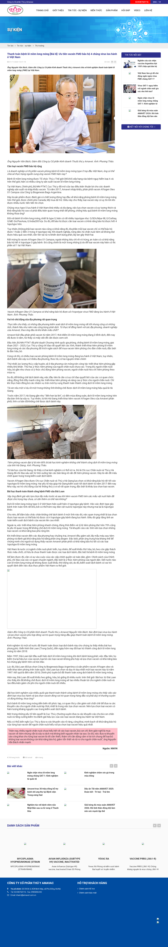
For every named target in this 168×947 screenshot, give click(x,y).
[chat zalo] (160, 922)
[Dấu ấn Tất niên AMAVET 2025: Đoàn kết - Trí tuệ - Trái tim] (16, 793)
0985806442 (36, 892)
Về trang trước (14, 757)
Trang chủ (42, 10)
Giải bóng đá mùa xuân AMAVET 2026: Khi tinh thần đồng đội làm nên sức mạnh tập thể (42, 808)
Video (137, 10)
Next (115, 766)
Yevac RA (64, 858)
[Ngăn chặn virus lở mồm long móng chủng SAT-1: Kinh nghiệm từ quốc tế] (130, 101)
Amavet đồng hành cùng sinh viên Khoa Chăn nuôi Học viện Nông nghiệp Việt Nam (100, 775)
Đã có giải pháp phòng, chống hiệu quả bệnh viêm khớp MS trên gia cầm (100, 792)
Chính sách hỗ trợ (87, 889)
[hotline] (160, 919)
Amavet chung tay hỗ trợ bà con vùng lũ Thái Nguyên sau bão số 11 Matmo (100, 808)
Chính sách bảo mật (88, 893)
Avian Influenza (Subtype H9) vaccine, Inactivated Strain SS (25, 861)
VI (160, 2)
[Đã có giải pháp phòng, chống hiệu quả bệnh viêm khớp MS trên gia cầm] (73, 793)
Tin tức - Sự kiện (77, 10)
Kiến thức (96, 10)
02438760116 (20, 892)
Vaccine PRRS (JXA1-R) (103, 858)
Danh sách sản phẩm (23, 825)
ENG (155, 2)
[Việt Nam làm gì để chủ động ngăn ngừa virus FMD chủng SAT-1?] (130, 76)
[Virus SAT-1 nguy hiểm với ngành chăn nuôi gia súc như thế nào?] (130, 89)
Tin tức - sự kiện (24, 46)
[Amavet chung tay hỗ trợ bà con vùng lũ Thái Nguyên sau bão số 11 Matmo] (73, 809)
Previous (111, 766)
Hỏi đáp (125, 10)
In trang (40, 757)
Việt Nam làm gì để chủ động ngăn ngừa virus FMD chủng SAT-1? (148, 76)
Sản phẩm (111, 10)
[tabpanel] (33, 792)
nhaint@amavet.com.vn (26, 895)
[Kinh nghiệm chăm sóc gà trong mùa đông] (16, 777)
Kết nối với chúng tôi (141, 127)
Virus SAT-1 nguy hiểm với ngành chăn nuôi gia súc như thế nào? (148, 88)
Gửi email (28, 757)
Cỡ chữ (107, 62)
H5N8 (143, 858)
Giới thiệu (58, 10)
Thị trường (39, 46)
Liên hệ (148, 10)
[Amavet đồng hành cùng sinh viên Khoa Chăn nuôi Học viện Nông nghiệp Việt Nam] (73, 777)
